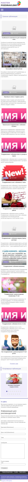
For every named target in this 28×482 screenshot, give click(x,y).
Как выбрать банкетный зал (14, 69)
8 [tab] (20, 391)
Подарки (6, 92)
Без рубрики (6, 33)
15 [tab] (19, 394)
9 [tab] (7, 394)
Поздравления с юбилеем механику (14, 266)
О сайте (16, 472)
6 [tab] (16, 391)
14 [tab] (17, 394)
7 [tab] (18, 391)
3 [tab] (10, 391)
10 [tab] (9, 394)
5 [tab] (14, 391)
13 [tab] (15, 394)
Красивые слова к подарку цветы (14, 97)
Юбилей (6, 120)
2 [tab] (8, 391)
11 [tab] (11, 394)
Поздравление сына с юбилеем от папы (14, 182)
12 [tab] (13, 394)
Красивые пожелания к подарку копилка (14, 386)
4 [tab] (12, 391)
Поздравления (7, 64)
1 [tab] (6, 391)
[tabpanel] (14, 381)
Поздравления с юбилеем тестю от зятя (14, 324)
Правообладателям (7, 472)
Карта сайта (22, 472)
